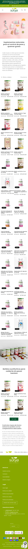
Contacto (5, 474)
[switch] (25, 547)
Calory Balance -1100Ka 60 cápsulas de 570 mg (7, 191)
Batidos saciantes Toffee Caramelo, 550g (20, 133)
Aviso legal (5, 488)
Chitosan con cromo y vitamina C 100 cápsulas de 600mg (7, 313)
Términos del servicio (7, 546)
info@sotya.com (14, 512)
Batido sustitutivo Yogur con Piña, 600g (20, 114)
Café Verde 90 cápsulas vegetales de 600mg (6, 251)
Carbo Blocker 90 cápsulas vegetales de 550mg (20, 232)
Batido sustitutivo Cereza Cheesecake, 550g (7, 152)
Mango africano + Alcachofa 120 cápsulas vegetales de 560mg (6, 333)
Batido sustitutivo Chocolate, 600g (5, 94)
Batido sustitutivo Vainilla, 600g (18, 152)
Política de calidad (7, 491)
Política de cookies (7, 496)
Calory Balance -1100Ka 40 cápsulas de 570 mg (20, 333)
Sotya (10, 542)
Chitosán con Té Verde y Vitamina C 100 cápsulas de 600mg (7, 272)
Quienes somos (6, 471)
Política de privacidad (8, 493)
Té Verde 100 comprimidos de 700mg (7, 172)
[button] (2, 10)
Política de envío (16, 546)
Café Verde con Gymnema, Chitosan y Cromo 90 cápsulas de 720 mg (20, 251)
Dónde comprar (6, 479)
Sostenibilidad (6, 477)
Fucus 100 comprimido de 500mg (7, 292)
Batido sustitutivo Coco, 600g (20, 172)
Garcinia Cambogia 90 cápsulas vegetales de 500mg (6, 212)
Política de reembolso (8, 499)
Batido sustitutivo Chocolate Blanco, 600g (7, 114)
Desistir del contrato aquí (10, 502)
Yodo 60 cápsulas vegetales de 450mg (6, 232)
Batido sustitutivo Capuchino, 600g (18, 94)
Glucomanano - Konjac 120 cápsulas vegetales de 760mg (20, 191)
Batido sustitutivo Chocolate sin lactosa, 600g (19, 313)
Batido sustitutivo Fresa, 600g (7, 133)
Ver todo (14, 419)
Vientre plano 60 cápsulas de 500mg (20, 272)
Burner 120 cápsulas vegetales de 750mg (19, 212)
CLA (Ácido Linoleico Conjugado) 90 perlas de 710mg (20, 292)
